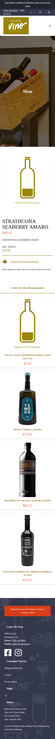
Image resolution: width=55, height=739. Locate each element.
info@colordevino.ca (20, 644)
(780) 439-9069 (10, 10)
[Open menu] (50, 25)
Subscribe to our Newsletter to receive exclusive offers (27, 611)
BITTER (6, 250)
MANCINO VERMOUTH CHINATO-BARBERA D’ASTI (27, 573)
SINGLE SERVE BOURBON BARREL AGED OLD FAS (28, 357)
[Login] (31, 12)
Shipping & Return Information (25, 261)
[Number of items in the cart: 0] (49, 12)
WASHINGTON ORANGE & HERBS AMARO (27, 500)
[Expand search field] (40, 12)
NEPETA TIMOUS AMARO (27, 429)
